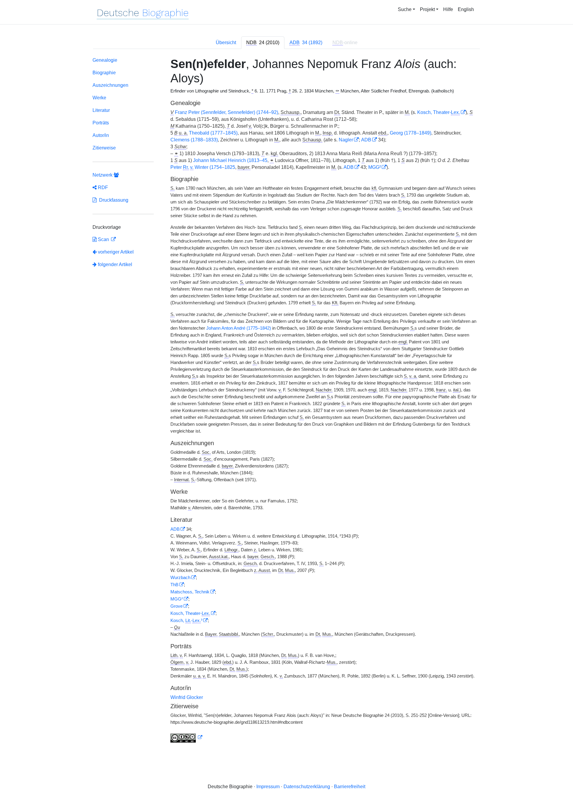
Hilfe (448, 9)
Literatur (101, 110)
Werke (99, 97)
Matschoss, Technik (190, 592)
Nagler (346, 139)
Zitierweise (104, 147)
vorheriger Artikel (116, 251)
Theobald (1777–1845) (213, 132)
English (466, 9)
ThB (174, 584)
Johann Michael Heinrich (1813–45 (230, 160)
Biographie (104, 72)
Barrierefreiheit (349, 786)
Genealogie (105, 60)
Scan (103, 239)
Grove (176, 606)
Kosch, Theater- (438, 112)
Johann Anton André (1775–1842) (238, 328)
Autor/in (101, 135)
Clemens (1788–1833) (194, 139)
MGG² (374, 167)
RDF (102, 187)
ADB (366, 139)
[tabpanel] (286, 401)
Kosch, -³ (186, 620)
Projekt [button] (427, 9)
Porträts (101, 122)
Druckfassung (112, 200)
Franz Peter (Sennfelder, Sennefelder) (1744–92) (226, 112)
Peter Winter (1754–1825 (202, 167)
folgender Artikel (114, 264)
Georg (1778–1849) (410, 132)
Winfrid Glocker (186, 697)
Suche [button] (405, 9)
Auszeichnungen (110, 85)
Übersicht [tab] (226, 42)
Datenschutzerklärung (307, 786)
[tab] (262, 42)
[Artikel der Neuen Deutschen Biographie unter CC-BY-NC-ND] (186, 737)
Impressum (268, 786)
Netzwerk (103, 175)
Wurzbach (180, 577)
